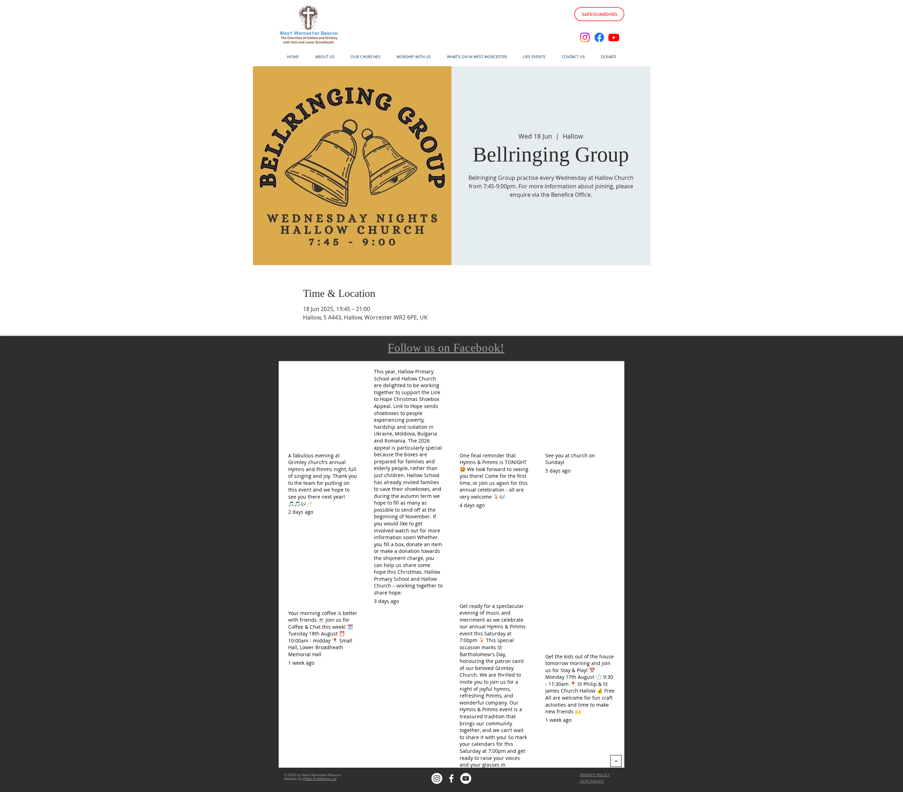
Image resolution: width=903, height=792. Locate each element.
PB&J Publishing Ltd (320, 779)
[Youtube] (613, 37)
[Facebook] (599, 37)
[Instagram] (584, 37)
